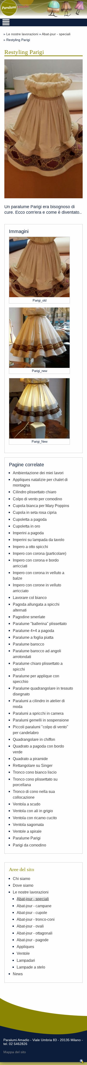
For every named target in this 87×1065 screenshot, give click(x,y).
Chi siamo (21, 878)
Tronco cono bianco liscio (35, 772)
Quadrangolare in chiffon (34, 739)
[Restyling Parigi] (43, 129)
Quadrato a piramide (30, 758)
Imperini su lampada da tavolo (38, 539)
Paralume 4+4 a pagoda (33, 630)
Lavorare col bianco (30, 597)
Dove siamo (23, 885)
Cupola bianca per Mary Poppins (41, 505)
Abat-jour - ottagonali (34, 933)
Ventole (23, 953)
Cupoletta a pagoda (30, 519)
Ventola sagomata (28, 824)
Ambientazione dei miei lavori (38, 473)
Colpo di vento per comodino (37, 499)
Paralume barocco (28, 644)
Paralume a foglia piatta (33, 637)
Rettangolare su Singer (32, 765)
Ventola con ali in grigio (33, 811)
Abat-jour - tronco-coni (36, 919)
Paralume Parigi (27, 838)
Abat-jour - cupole (32, 912)
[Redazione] (82, 1062)
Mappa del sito (14, 1052)
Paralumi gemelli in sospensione (41, 720)
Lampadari (26, 960)
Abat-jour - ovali (30, 926)
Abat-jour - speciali (56, 34)
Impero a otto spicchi (30, 546)
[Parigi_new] (39, 366)
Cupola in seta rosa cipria (35, 512)
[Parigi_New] (39, 437)
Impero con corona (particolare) (39, 553)
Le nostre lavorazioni (22, 34)
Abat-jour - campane (34, 906)
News (18, 974)
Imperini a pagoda (28, 533)
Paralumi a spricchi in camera (38, 713)
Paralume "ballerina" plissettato (40, 623)
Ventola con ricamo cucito (35, 818)
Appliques (25, 946)
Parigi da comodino (29, 845)
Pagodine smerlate (29, 617)
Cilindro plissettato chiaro (34, 492)
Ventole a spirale (27, 831)
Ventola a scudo (26, 804)
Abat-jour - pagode (33, 940)
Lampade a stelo (31, 967)
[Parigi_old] (39, 296)
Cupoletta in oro (26, 526)
